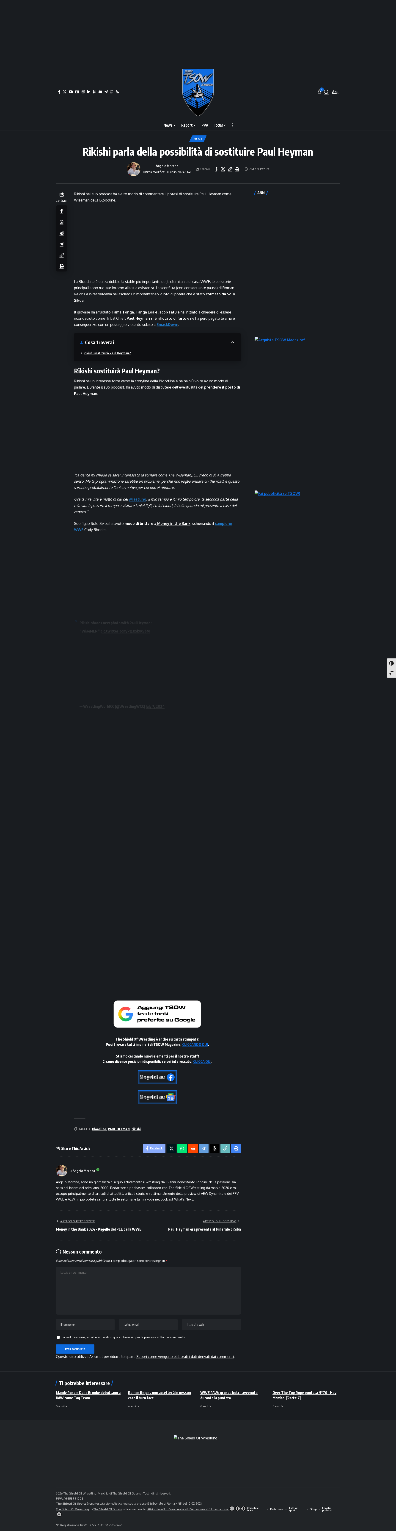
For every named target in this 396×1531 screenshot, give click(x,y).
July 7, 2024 (155, 706)
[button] (326, 92)
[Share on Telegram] (61, 243)
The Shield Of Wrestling (72, 1509)
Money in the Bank (173, 523)
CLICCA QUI (202, 1061)
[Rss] (117, 92)
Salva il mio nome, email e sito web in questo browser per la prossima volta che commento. (123, 1337)
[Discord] (100, 92)
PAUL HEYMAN (119, 1129)
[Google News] (77, 92)
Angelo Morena (167, 166)
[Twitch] (94, 92)
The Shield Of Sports (127, 1493)
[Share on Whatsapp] (61, 221)
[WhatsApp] (111, 92)
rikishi (136, 1129)
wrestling (137, 499)
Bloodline (99, 1129)
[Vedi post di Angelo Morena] (133, 169)
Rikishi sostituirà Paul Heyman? (107, 353)
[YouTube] (71, 92)
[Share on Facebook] (216, 169)
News (198, 138)
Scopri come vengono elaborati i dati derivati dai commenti (185, 1356)
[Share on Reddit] (61, 232)
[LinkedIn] (88, 92)
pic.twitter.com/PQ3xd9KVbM (125, 631)
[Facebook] (59, 92)
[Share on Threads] (214, 1148)
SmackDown (167, 324)
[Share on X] (223, 169)
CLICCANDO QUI (195, 1044)
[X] (65, 92)
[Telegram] (106, 92)
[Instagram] (83, 92)
